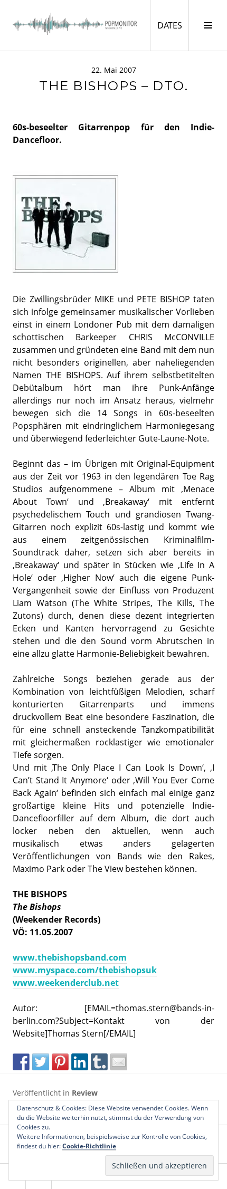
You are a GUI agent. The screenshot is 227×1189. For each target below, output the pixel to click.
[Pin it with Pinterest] (60, 1061)
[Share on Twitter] (40, 1061)
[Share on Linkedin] (79, 1061)
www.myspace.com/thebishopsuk (85, 970)
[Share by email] (118, 1061)
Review (85, 1093)
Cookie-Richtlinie (89, 1146)
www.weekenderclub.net (66, 983)
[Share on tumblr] (99, 1061)
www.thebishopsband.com (70, 957)
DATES (172, 25)
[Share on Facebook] (21, 1061)
